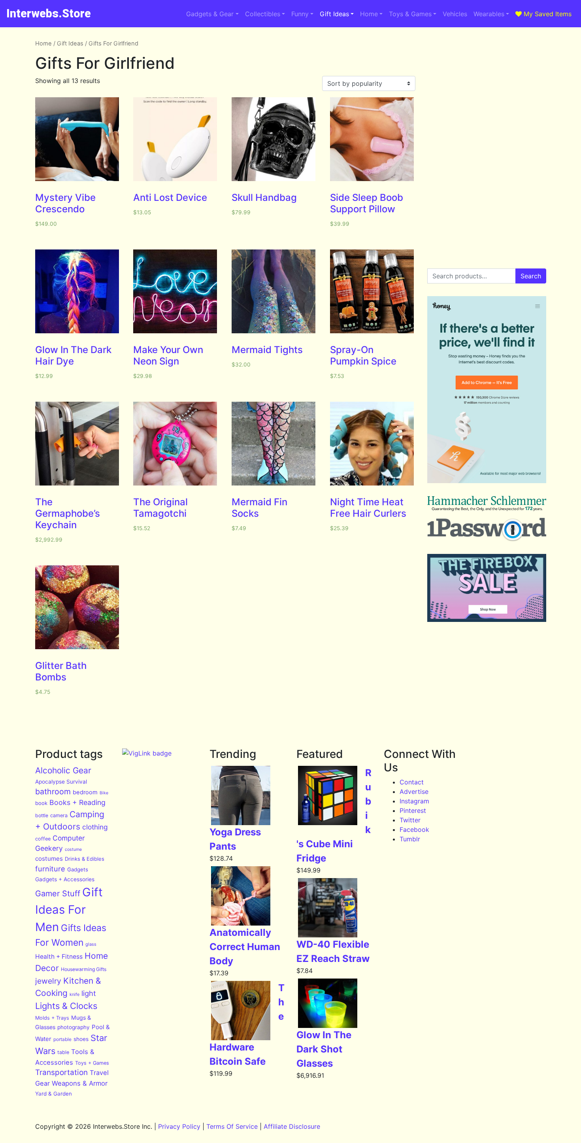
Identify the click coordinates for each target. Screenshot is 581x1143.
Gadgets (77, 869)
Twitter (410, 820)
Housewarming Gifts (83, 969)
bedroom (85, 792)
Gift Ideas (334, 14)
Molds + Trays (52, 1018)
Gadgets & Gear (210, 14)
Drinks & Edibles (84, 859)
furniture (50, 868)
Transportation (61, 1072)
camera (59, 815)
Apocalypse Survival (61, 781)
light (88, 993)
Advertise (414, 791)
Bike (104, 792)
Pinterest (413, 810)
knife (74, 994)
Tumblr (410, 839)
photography (73, 1027)
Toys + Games (92, 1063)
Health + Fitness (59, 956)
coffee (43, 839)
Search (531, 276)
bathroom (53, 791)
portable (62, 1039)
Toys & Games (410, 14)
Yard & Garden (53, 1093)
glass (90, 944)
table (63, 1052)
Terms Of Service (232, 1126)
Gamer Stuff (57, 893)
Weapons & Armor (80, 1083)
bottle (41, 815)
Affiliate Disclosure (292, 1126)
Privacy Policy (179, 1126)
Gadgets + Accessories (64, 879)
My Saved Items (547, 14)
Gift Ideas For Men (69, 909)
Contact (412, 782)
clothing (95, 827)
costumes (49, 858)
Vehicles (455, 14)
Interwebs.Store (48, 13)
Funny (300, 14)
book (41, 803)
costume (73, 849)
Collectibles (262, 14)
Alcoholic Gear (63, 770)
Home (369, 14)
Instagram (414, 801)
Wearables (488, 14)
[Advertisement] (486, 88)
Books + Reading (77, 802)
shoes (81, 1039)
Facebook (414, 829)
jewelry (48, 981)
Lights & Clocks (66, 1006)
